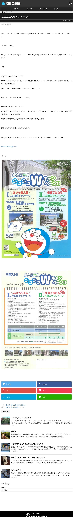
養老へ (13, 431)
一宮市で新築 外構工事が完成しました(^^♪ (28, 457)
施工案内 (29, 9)
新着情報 (56, 9)
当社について (43, 9)
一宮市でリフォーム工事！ (21, 418)
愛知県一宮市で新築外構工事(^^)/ (16, 405)
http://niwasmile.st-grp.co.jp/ (9, 146)
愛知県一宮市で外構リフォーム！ (16, 407)
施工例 (16, 9)
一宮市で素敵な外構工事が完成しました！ (27, 444)
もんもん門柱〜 (17, 470)
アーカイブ (4, 487)
